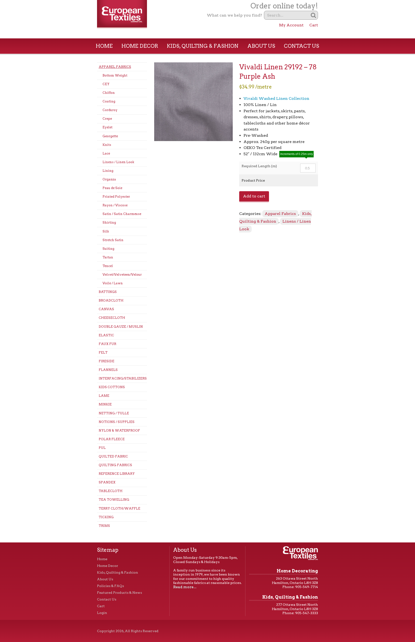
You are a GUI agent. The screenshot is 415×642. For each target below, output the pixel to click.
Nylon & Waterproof (119, 430)
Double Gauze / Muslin (121, 326)
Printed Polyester (116, 196)
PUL (102, 448)
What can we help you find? (234, 15)
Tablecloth (110, 491)
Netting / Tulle (114, 413)
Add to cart (254, 196)
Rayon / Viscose (115, 205)
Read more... (184, 587)
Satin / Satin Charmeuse (122, 214)
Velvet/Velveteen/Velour (122, 274)
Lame (104, 396)
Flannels (108, 370)
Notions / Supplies (116, 422)
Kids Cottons (112, 387)
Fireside (106, 361)
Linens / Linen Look (118, 162)
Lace (106, 153)
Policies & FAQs (110, 586)
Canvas (106, 309)
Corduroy (110, 110)
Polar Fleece (112, 439)
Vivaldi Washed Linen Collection (276, 98)
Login (102, 613)
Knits (107, 145)
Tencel (108, 266)
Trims (104, 526)
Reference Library (117, 474)
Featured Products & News (119, 592)
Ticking (106, 517)
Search (313, 15)
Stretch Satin (113, 240)
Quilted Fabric (113, 456)
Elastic (106, 335)
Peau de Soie (112, 188)
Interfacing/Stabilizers (123, 378)
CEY (106, 84)
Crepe (107, 118)
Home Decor (140, 46)
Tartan (108, 257)
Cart (313, 25)
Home (104, 46)
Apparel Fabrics (115, 67)
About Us (261, 46)
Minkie (105, 404)
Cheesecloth (112, 318)
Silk (106, 231)
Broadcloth (111, 300)
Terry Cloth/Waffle (119, 508)
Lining (108, 170)
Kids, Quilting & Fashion (202, 46)
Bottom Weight (115, 75)
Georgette (110, 136)
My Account (291, 25)
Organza (109, 179)
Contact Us (301, 46)
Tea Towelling (114, 499)
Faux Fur (107, 344)
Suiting (108, 248)
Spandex (107, 482)
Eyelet (107, 127)
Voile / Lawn (113, 283)
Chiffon (109, 93)
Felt (103, 352)
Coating (109, 101)
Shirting (109, 222)
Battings (108, 292)
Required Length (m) (259, 166)
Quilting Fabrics (115, 465)
